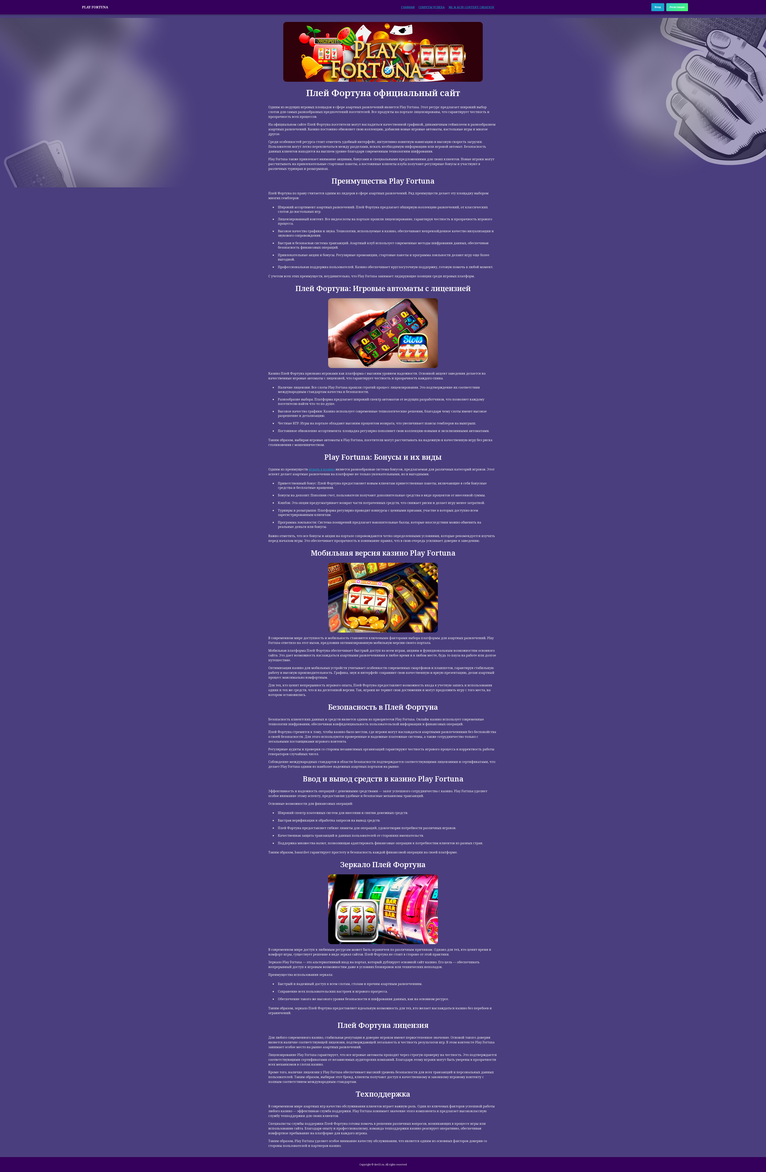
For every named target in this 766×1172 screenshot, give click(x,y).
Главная (408, 7)
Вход (658, 7)
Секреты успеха (432, 7)
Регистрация (677, 7)
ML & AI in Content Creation (471, 7)
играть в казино (322, 469)
